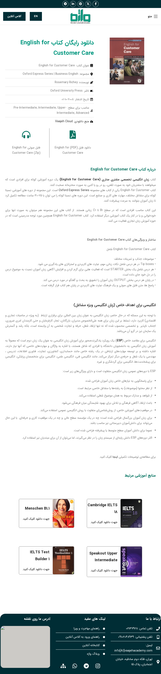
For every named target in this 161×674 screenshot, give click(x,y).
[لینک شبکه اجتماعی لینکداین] (73, 4)
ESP (119, 340)
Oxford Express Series (74, 190)
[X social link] (88, 4)
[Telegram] (86, 666)
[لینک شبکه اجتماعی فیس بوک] (95, 4)
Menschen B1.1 (37, 508)
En (36, 16)
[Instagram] (98, 666)
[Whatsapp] (75, 666)
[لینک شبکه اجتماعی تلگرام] (65, 4)
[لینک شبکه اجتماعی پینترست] (80, 4)
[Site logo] (80, 16)
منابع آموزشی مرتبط (140, 476)
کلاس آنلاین (14, 16)
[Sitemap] (63, 666)
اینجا (115, 457)
